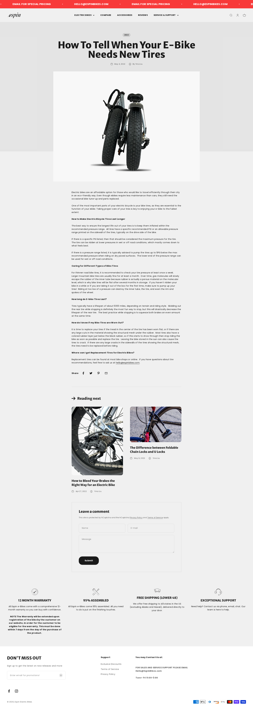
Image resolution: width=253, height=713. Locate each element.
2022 (126, 35)
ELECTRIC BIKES (83, 15)
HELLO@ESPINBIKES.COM (76, 4)
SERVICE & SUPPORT (165, 15)
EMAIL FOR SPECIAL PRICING (136, 4)
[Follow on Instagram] (16, 691)
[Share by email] (106, 373)
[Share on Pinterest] (98, 373)
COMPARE (105, 15)
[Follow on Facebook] (9, 691)
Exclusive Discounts (111, 664)
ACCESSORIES (124, 15)
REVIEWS (143, 15)
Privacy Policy (136, 517)
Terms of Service (155, 517)
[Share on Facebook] (83, 373)
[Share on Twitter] (91, 373)
